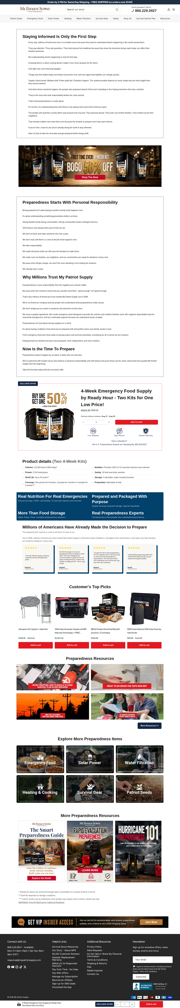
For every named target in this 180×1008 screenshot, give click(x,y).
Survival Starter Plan (145, 18)
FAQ (89, 967)
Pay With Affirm (60, 973)
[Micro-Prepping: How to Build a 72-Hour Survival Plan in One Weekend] (53, 677)
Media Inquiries (95, 970)
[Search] (117, 9)
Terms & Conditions (97, 960)
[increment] (109, 422)
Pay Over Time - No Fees (65, 969)
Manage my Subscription (65, 976)
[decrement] (83, 422)
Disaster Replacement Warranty (63, 958)
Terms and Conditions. (148, 971)
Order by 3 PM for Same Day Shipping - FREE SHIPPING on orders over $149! (90, 2)
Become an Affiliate (62, 980)
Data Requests (94, 950)
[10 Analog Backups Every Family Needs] (127, 706)
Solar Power (53, 18)
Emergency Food (35, 18)
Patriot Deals (16, 18)
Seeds (116, 18)
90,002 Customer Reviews (65, 954)
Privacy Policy (94, 946)
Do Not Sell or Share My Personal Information (104, 955)
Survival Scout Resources (65, 946)
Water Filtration (83, 18)
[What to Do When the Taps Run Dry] (127, 677)
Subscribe (141, 976)
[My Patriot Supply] (35, 9)
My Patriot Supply (21, 997)
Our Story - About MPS (64, 950)
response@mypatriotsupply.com (24, 960)
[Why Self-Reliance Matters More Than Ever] (53, 706)
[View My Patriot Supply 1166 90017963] (151, 989)
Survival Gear (102, 18)
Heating (67, 18)
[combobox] (92, 9)
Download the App (62, 987)
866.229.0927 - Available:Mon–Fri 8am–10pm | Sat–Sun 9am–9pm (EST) (25, 951)
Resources (165, 18)
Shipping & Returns (97, 963)
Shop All (127, 18)
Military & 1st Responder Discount (64, 964)
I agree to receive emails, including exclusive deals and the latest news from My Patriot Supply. (152, 968)
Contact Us (93, 974)
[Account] (168, 9)
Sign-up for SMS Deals (63, 983)
